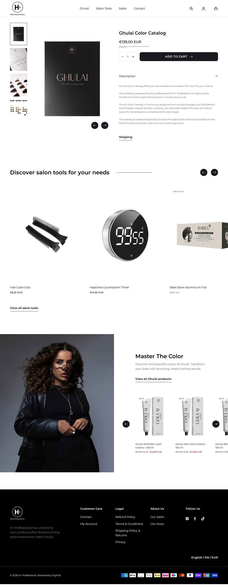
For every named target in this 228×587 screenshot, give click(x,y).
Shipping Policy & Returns (127, 533)
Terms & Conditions (129, 524)
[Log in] (203, 8)
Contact (139, 8)
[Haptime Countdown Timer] (125, 234)
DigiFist (56, 575)
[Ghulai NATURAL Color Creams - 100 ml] (152, 417)
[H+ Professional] (17, 8)
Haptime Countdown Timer (109, 287)
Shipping (123, 46)
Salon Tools (104, 8)
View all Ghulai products (153, 379)
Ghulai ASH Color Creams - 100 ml (190, 446)
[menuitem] (18, 34)
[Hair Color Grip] (45, 234)
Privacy (120, 542)
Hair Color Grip (20, 287)
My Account (88, 524)
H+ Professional (27, 575)
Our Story (157, 524)
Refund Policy (125, 517)
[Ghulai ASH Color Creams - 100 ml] (192, 417)
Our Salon (157, 517)
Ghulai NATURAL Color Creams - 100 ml (148, 446)
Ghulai (84, 8)
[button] (191, 8)
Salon (123, 8)
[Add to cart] (74, 276)
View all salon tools (24, 308)
